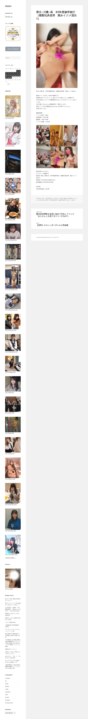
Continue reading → (10, 557)
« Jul (8, 84)
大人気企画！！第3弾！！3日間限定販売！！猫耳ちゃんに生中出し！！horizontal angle (13, 609)
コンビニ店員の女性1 (10, 622)
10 (6, 75)
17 (6, 77)
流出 (62, 198)
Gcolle (6, 689)
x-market (7, 678)
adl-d (6, 694)
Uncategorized (9, 703)
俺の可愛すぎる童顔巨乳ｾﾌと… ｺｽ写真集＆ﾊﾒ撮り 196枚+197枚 (12, 635)
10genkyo (7, 692)
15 (17, 75)
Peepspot (7, 700)
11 (8, 75)
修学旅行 (70, 198)
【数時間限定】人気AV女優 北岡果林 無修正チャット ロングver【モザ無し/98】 (12, 666)
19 (10, 77)
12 (10, 75)
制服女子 (65, 198)
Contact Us (56, 237)
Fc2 (6, 681)
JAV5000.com (50, 198)
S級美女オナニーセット (11, 649)
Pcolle (6, 683)
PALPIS (7, 686)
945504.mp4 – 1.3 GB (42, 189)
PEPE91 (8, 6)
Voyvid (7, 697)
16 (19, 75)
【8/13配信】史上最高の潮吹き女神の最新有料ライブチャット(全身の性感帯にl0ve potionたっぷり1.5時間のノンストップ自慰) (13, 643)
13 (13, 75)
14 (15, 75)
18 (8, 77)
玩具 (40, 200)
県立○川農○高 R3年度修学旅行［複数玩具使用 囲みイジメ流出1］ (59, 200)
